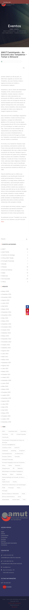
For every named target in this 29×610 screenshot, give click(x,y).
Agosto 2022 (5, 350)
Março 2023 (5, 336)
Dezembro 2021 (6, 362)
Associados (23, 431)
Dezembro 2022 (6, 339)
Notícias (4, 267)
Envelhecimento (19, 453)
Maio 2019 (5, 407)
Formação (17, 456)
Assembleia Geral (12, 431)
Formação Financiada (8, 261)
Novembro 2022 (6, 341)
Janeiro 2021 (5, 377)
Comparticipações (21, 434)
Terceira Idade (15, 499)
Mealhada (20, 468)
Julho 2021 (5, 368)
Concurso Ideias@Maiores (8, 444)
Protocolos (4, 537)
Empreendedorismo (7, 453)
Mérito (11, 474)
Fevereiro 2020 (6, 392)
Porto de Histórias (7, 270)
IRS (13, 468)
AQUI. (2, 221)
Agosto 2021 (5, 365)
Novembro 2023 (6, 327)
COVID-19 (16, 447)
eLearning (13, 450)
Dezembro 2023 (6, 324)
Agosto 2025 (5, 300)
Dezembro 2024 (6, 312)
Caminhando (4, 535)
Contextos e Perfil (6, 447)
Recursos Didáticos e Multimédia (10, 493)
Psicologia (4, 490)
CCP (12, 434)
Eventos (3, 541)
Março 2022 (5, 359)
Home (11, 29)
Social (19, 496)
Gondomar (17, 465)
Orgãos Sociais (6, 481)
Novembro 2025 (6, 297)
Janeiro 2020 (5, 395)
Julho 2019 (5, 404)
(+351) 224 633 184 (8, 555)
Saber (3, 273)
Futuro (3, 465)
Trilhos (4, 281)
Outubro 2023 (6, 330)
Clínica (3, 533)
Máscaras (4, 474)
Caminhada (5, 434)
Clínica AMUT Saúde (7, 258)
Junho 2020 (5, 383)
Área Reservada (7, 2)
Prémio (18, 487)
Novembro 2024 (6, 315)
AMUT (4, 249)
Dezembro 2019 (6, 398)
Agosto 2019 (5, 401)
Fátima (10, 465)
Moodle (4, 264)
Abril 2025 (5, 306)
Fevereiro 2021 (6, 374)
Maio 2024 (5, 318)
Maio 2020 (5, 386)
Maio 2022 (5, 356)
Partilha (15, 481)
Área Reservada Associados (9, 543)
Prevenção (11, 487)
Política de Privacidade (14, 603)
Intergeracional (6, 468)
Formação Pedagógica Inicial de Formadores (13, 462)
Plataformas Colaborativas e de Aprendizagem (14, 484)
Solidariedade (5, 499)
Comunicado (5, 437)
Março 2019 (5, 413)
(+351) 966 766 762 (8, 561)
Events (16, 29)
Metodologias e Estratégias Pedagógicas (12, 471)
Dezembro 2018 (6, 422)
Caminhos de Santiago (8, 255)
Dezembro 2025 (6, 294)
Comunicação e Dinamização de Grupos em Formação (13, 440)
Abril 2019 (5, 410)
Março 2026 (5, 291)
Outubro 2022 (6, 344)
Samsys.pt (14, 607)
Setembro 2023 (6, 333)
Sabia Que (5, 275)
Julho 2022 (5, 353)
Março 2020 (5, 389)
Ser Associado (6, 278)
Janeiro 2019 (5, 419)
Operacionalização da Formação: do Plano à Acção (13, 477)
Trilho (24, 499)
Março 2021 (5, 371)
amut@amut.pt (7, 567)
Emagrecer (22, 450)
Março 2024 (5, 321)
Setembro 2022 (6, 347)
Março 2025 (5, 309)
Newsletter (19, 474)
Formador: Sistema (7, 456)
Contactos (4, 545)
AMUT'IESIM (5, 252)
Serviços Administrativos (8, 496)
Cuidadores (5, 450)
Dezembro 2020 (6, 380)
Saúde (23, 493)
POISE (3, 487)
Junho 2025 (5, 303)
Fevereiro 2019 (6, 416)
